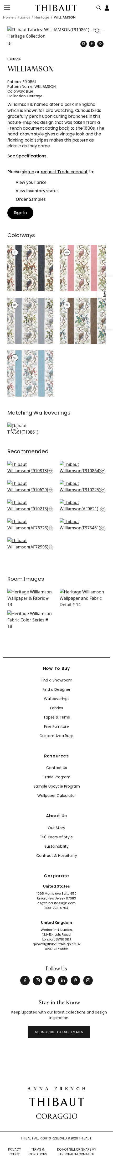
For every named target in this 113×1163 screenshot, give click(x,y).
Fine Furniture (56, 726)
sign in (28, 172)
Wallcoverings (56, 698)
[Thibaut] (56, 1101)
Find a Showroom (56, 680)
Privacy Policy (14, 1151)
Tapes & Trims (56, 717)
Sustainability (56, 846)
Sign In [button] (20, 213)
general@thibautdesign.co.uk (56, 944)
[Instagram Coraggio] (88, 980)
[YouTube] (50, 980)
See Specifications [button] (27, 156)
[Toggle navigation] (10, 7)
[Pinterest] (100, 44)
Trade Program (56, 777)
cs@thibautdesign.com (56, 903)
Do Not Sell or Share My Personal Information (76, 1151)
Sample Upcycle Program (56, 786)
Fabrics (56, 708)
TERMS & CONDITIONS (37, 1151)
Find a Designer (56, 689)
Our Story (56, 827)
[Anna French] (56, 1088)
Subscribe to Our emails (59, 1032)
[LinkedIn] (63, 980)
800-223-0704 (56, 908)
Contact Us (56, 767)
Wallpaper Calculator (56, 795)
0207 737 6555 (56, 949)
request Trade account (64, 172)
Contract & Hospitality (56, 855)
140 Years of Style (56, 837)
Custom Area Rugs (56, 735)
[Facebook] (25, 980)
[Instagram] (37, 980)
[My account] (107, 7)
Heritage (13, 59)
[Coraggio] (56, 1116)
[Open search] (98, 7)
